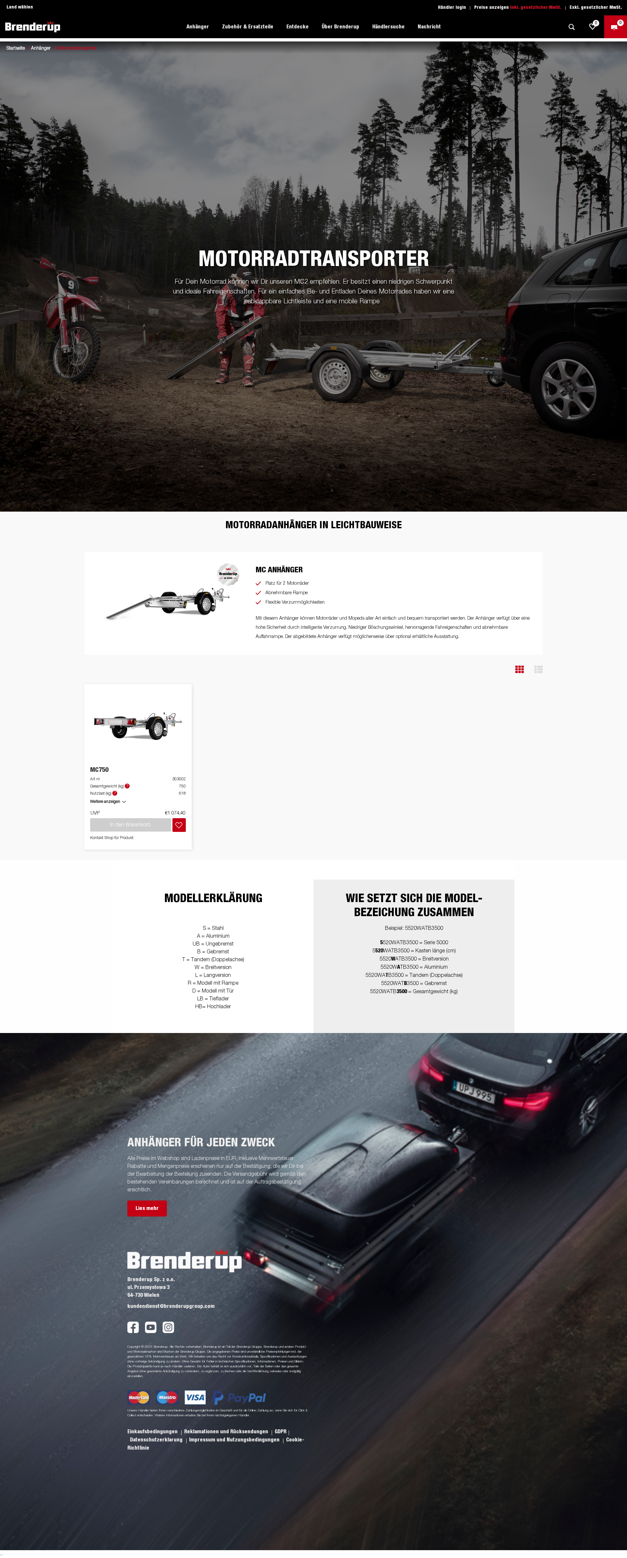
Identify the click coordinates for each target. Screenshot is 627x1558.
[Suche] (571, 27)
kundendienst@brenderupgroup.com (171, 1306)
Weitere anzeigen (105, 802)
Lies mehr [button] (147, 1208)
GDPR (280, 1431)
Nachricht (429, 26)
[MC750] (138, 725)
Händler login (452, 7)
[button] (519, 669)
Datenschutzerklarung (157, 1439)
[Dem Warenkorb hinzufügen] (179, 825)
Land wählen (20, 7)
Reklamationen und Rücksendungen (226, 1431)
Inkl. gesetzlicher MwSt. (535, 7)
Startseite (16, 48)
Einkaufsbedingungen (153, 1431)
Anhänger (41, 48)
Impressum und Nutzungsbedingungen (235, 1439)
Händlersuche (388, 26)
